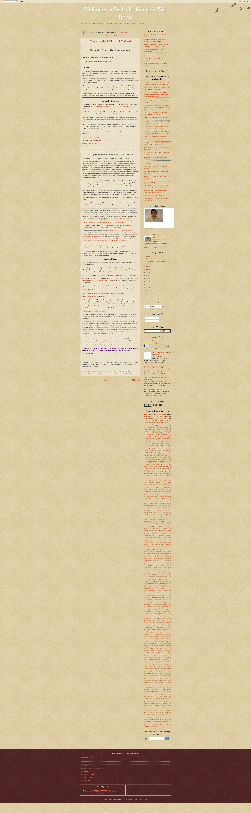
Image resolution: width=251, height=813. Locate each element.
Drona (145, 549)
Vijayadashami (152, 714)
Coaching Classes (162, 532)
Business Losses (164, 519)
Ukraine (167, 708)
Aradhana (167, 503)
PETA (152, 648)
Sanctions (167, 673)
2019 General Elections (161, 427)
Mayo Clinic (84, 771)
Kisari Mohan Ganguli (151, 459)
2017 (147, 278)
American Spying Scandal (149, 500)
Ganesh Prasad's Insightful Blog (101, 790)
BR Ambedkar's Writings (87, 757)
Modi (145, 420)
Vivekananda (161, 475)
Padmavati (158, 466)
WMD (161, 716)
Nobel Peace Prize (157, 640)
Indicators (146, 594)
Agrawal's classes (153, 493)
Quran (159, 468)
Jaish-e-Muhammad (148, 599)
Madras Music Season (166, 615)
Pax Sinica (168, 650)
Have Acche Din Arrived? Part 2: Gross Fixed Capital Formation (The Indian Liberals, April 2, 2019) (156, 138)
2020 (147, 269)
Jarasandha (146, 601)
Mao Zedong (147, 620)
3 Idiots (158, 487)
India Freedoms (165, 586)
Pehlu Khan (166, 466)
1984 (147, 479)
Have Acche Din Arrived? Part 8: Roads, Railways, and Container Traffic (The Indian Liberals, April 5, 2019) (157, 107)
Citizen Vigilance (154, 530)
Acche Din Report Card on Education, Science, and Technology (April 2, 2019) (157, 148)
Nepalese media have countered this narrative (112, 239)
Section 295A (158, 470)
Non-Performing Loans (148, 641)
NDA (169, 463)
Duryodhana (166, 434)
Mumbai (158, 463)
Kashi (149, 606)
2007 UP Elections (163, 480)
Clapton (149, 532)
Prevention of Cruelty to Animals (156, 655)
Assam (150, 510)
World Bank (151, 723)
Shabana (146, 682)
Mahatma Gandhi (156, 431)
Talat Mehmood (151, 696)
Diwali (159, 546)
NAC (156, 631)
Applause (160, 503)
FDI (166, 556)
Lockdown (156, 613)
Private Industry (147, 657)
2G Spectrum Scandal (150, 487)
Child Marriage (163, 526)
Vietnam (157, 712)
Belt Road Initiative (111, 374)
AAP (152, 441)
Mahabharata (164, 418)
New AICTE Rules (163, 636)
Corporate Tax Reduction (151, 537)
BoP (164, 516)
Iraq (165, 457)
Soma (168, 687)
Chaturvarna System (148, 525)
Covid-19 (160, 537)
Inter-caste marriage (153, 436)
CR (146, 523)
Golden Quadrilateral (161, 572)
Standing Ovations (148, 691)
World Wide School (86, 780)
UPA (147, 426)
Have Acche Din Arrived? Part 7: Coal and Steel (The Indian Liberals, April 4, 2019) (156, 113)
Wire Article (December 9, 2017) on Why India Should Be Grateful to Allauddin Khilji (156, 45)
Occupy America (147, 645)
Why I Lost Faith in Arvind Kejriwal (153, 389)
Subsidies (151, 693)
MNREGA (160, 461)
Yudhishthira (161, 477)
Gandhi (161, 565)
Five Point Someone (156, 560)
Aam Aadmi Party (165, 489)
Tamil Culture (159, 696)
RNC (159, 657)
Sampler (160, 673)
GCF (168, 563)
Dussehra (156, 549)
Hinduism (147, 416)
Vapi (163, 710)
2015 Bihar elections (92, 374)
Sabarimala (153, 671)
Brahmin (154, 429)
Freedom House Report (160, 563)
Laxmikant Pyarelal (155, 611)
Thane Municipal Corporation (156, 701)
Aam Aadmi (156, 489)
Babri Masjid (166, 512)
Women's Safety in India (159, 721)
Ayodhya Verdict (152, 512)
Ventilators (152, 712)
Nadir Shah (166, 632)
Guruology (167, 576)
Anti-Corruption (167, 441)
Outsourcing (146, 648)
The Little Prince (157, 703)
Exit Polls (157, 556)
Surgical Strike (154, 694)
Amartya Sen (156, 498)
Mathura (167, 620)
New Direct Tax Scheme (164, 638)
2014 (147, 288)
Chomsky (167, 528)
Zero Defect (153, 724)
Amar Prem (148, 498)
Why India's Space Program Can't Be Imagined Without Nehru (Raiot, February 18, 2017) (156, 187)
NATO (160, 631)
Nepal (129, 374)
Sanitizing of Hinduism (154, 675)
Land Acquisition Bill (151, 461)
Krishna (153, 418)
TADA (160, 694)
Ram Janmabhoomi (161, 661)
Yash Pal (165, 723)
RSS (164, 657)
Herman (145, 579)
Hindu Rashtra (168, 579)
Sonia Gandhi (154, 440)
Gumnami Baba (154, 576)
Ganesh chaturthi (147, 567)
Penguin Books (147, 468)
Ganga (160, 567)
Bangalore (146, 514)
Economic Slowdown (154, 551)
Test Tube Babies (165, 700)
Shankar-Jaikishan (149, 684)
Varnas (154, 475)
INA (168, 583)
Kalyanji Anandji (147, 604)
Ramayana (166, 438)
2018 (147, 275)
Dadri (161, 539)
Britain (167, 517)
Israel (145, 597)
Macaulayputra (147, 615)
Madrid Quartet (149, 616)
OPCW (155, 643)
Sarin (168, 677)
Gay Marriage (152, 569)
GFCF (164, 452)
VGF (156, 710)
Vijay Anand (163, 712)
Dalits (146, 418)
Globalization (147, 572)
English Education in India (150, 452)
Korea (157, 608)
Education (163, 551)
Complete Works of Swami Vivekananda (91, 763)
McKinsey (146, 624)
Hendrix (167, 578)
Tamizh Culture (167, 696)
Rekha (149, 664)
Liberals (169, 611)
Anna (168, 501)
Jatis (156, 601)
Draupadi (158, 434)
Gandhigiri (167, 565)
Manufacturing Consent (164, 618)
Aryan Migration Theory (166, 507)
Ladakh (169, 459)
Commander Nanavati (157, 533)
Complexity (146, 535)
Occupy (167, 643)
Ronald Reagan (163, 668)
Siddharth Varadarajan (149, 686)
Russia (146, 433)
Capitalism (163, 433)
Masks (162, 620)
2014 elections (148, 427)
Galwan (156, 565)
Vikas (158, 714)
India (117, 374)
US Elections (159, 707)
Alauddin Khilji (152, 496)
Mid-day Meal (159, 624)
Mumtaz (146, 629)
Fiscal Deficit (147, 560)
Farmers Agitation (158, 558)
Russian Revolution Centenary (154, 670)
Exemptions (150, 556)
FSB (151, 558)
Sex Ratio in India (164, 680)
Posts (147, 318)
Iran (161, 457)
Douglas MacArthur (159, 548)
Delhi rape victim (161, 542)
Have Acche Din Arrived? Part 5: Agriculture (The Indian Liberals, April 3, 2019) (157, 123)
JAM (149, 597)
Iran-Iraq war (162, 595)
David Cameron (147, 540)
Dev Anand (166, 544)
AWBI (150, 489)
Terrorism (146, 473)
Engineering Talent (160, 555)
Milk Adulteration (159, 625)
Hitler (145, 436)
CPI (164, 521)
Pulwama (159, 438)
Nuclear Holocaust (148, 643)
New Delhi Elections (152, 638)
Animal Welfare (161, 501)
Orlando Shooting (165, 647)
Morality (167, 627)
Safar (150, 673)
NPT (156, 632)
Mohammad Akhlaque (149, 463)
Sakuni (155, 673)
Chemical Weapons (159, 525)
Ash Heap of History (150, 509)
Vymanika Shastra (154, 716)
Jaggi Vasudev (159, 597)
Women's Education (148, 721)
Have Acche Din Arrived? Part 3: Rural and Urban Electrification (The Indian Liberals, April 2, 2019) (157, 132)
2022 (147, 256)
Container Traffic (160, 535)
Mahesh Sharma (165, 616)
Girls (168, 571)
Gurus (145, 578)
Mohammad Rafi (149, 627)
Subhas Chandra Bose (159, 471)
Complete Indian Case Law (88, 760)
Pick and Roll (161, 652)
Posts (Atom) (90, 384)
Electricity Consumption (149, 555)
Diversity (153, 546)
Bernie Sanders (155, 445)
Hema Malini (152, 578)
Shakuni (159, 682)
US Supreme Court (156, 708)
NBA (165, 631)
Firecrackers (166, 558)
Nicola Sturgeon (147, 640)
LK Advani (156, 609)
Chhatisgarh (155, 526)
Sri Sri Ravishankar (155, 689)
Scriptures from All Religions (88, 777)
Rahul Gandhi (159, 424)
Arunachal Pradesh (118, 304)
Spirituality (146, 689)
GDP (160, 452)
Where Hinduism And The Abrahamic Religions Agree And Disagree (101, 791)
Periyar (154, 468)
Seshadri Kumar (159, 237)
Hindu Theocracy (149, 581)
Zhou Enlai (160, 724)
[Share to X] (127, 371)
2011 (147, 297)
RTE (168, 657)
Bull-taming (153, 519)
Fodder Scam (147, 562)
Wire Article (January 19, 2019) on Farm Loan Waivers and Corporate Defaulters (155, 40)
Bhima (162, 445)
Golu (153, 574)
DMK (153, 539)
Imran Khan (157, 585)
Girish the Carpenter (160, 571)
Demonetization (147, 450)
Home (106, 380)
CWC (151, 523)
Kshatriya (146, 431)
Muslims (164, 463)
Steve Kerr (163, 691)
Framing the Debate (165, 562)
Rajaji (145, 470)
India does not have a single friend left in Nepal (122, 230)
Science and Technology (154, 678)
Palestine (167, 648)
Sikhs (157, 686)
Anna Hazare (158, 441)
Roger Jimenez (147, 668)
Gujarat (147, 576)
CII (157, 521)
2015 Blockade (101, 374)
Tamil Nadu (163, 440)
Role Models (155, 668)
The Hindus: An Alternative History (160, 473)
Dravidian (167, 548)
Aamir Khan (146, 491)
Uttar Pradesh (147, 475)
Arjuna (153, 426)
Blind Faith (158, 516)
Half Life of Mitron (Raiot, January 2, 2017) (155, 195)
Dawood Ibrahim (156, 540)
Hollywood (146, 583)
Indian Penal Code (153, 592)
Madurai (157, 616)
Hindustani (157, 581)
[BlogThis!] (125, 371)
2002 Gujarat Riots (153, 480)
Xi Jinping (158, 723)
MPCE (167, 613)
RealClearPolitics (152, 663)
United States (150, 710)
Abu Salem (154, 491)
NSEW (160, 632)
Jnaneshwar (168, 422)
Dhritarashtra (166, 450)
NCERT (169, 631)
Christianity (146, 530)
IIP (165, 583)
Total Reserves (158, 705)
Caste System (158, 416)
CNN (167, 447)
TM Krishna (166, 694)
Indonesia (160, 594)
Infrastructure (148, 595)
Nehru (147, 464)
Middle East (166, 624)
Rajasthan (164, 659)
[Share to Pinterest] (130, 371)
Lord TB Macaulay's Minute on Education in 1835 (93, 768)
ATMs (145, 489)
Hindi (161, 579)
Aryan (157, 507)
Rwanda (164, 670)
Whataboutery (156, 719)
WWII (165, 716)
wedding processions (152, 726)
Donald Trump (149, 434)
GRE (149, 565)
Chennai (156, 448)
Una (145, 710)
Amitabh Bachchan (165, 500)
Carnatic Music (147, 448)
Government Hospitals (159, 574)
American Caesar (165, 498)
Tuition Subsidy (166, 705)
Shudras (146, 471)
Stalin (162, 689)
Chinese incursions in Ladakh (103, 304)
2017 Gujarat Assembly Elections (151, 486)
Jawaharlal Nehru (164, 429)
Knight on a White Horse (149, 608)
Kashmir (169, 436)
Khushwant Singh (156, 606)
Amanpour (168, 496)
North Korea (157, 641)
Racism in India (147, 659)
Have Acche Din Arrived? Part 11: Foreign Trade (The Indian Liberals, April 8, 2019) (156, 88)
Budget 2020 (146, 519)
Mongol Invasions (159, 627)
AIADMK (167, 487)
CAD (154, 521)
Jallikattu (156, 599)
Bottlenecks (156, 517)
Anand (145, 501)
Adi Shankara (159, 422)
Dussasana (150, 549)
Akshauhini (159, 494)
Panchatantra (147, 650)
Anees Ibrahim (152, 501)
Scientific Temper (165, 678)
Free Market (151, 563)
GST (152, 565)
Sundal (161, 693)
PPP (157, 648)
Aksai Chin (152, 494)
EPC (161, 549)
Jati (151, 601)
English (167, 555)
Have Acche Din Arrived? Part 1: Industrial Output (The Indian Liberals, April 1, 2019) (157, 144)
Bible (147, 447)
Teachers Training (148, 700)
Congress (153, 535)
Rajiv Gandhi (152, 661)
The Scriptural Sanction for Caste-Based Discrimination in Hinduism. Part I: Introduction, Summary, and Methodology (156, 368)
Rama (150, 470)
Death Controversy (150, 542)
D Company (148, 539)
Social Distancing (160, 687)
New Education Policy (158, 464)
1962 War (169, 477)
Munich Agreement (153, 629)
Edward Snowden (153, 553)
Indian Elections (160, 588)
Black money (154, 447)
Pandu (152, 650)
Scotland (146, 680)
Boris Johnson (149, 517)
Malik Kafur (155, 618)
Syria (167, 471)
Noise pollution (166, 640)
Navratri (145, 636)
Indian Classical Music (149, 588)
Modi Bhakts (168, 625)
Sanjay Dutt (163, 675)
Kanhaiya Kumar (156, 604)
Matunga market (165, 622)
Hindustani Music (165, 581)
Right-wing (152, 666)
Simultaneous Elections (149, 687)
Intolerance (162, 436)
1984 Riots (152, 479)
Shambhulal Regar (167, 682)
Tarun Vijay (148, 698)
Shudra (151, 433)
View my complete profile (150, 247)
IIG (162, 583)
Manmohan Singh (150, 438)
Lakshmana (164, 609)
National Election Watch (87, 774)
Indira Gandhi (153, 594)
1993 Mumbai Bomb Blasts (162, 479)
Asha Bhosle (160, 509)
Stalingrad (167, 689)
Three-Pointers (166, 703)
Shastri (167, 684)
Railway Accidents (156, 659)
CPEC (161, 521)
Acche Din (161, 491)
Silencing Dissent (165, 686)
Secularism (166, 470)
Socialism (146, 440)
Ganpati (164, 567)
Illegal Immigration (148, 585)
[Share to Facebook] (129, 371)
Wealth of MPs (153, 717)
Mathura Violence (148, 622)
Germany (151, 571)
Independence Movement (154, 586)
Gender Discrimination (161, 569)
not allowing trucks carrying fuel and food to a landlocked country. (107, 222)
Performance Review (150, 652)
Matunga (157, 622)
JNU (153, 597)
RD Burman (166, 468)
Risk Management (161, 666)
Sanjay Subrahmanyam (154, 677)
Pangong (157, 650)
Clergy (154, 532)
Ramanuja (168, 424)
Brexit (162, 517)
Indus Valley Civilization (151, 457)
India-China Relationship (150, 456)
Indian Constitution (86, 766)
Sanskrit (163, 677)
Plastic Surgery (154, 654)
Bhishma (168, 445)
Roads (167, 666)
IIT (168, 454)
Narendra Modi (123, 374)
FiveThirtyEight (166, 560)
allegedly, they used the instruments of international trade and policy (106, 219)
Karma (163, 604)
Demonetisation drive (156, 544)
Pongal (161, 654)
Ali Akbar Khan (161, 496)
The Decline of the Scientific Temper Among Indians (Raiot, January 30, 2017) (155, 191)
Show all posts (124, 32)
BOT (160, 512)
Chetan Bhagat (149, 526)
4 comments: (113, 371)
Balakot (161, 443)
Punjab (154, 657)
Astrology (160, 510)
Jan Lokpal (162, 599)
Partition (162, 650)
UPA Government (151, 707)
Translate (156, 309)
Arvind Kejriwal (151, 507)
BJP (166, 416)
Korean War (163, 608)
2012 (147, 294)
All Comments (150, 321)
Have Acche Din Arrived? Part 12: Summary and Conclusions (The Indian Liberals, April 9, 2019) (156, 83)
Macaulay (167, 461)
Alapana (146, 496)
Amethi (158, 500)
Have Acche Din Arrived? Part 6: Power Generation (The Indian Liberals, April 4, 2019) (157, 118)
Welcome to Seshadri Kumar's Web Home (125, 13)
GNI (145, 565)
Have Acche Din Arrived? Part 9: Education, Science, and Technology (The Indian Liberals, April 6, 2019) (157, 101)
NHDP (151, 632)
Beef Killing (160, 514)
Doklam (164, 546)
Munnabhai (161, 629)
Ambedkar (146, 429)
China (169, 433)
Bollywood (168, 516)
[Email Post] (119, 371)
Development (147, 546)
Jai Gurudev (166, 597)
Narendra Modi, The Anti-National (110, 41)
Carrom (156, 523)
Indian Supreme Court (164, 592)
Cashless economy (165, 523)
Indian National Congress (164, 456)
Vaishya (157, 433)
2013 (147, 291)
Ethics (145, 556)
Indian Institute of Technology (155, 590)
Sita (151, 471)
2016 (147, 281)
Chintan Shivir (155, 528)
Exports (162, 556)
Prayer (145, 655)
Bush (159, 519)
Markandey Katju (155, 620)
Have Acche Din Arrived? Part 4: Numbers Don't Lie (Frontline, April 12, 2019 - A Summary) (157, 127)
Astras (155, 510)
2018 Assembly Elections (165, 486)
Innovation (155, 595)
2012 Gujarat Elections (158, 482)
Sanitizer (146, 675)
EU (164, 549)
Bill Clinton (152, 516)
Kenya (125, 286)
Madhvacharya (149, 424)
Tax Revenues (166, 698)
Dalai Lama (166, 539)
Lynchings (162, 613)
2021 (147, 266)
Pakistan (166, 431)
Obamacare (161, 643)
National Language (148, 634)
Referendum (160, 663)
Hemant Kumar (160, 578)
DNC (157, 539)
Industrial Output (167, 594)
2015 (147, 284)
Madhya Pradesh (155, 615)
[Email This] (123, 371)
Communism (166, 533)
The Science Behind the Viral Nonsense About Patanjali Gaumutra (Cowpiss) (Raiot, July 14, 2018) (157, 158)
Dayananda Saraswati (166, 540)
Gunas (161, 576)
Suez (157, 693)
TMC (145, 696)
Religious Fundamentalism (159, 664)
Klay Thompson (165, 606)
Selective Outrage (154, 680)
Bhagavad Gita (158, 420)
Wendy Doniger (152, 477)
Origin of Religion (153, 647)
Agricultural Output (163, 493)
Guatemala (168, 574)
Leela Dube (163, 611)
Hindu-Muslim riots (154, 454)
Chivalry (162, 528)
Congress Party (164, 448)
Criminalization (167, 537)
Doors (151, 548)
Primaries (167, 655)
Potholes (167, 654)
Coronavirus (168, 535)
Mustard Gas (150, 631)
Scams (145, 678)
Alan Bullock (166, 494)
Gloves (153, 572)
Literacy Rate (149, 613)
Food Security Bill (155, 562)
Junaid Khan (160, 602)
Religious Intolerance (163, 426)
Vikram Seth (164, 714)
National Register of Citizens (162, 634)
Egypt (161, 553)
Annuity (145, 503)
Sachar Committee (162, 671)
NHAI (147, 632)
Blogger (146, 799)
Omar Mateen (161, 645)
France (145, 563)
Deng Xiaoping (157, 450)
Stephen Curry (156, 691)
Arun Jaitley (161, 505)
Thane (145, 701)
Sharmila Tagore (159, 684)
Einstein (167, 553)
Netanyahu (155, 636)
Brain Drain (161, 447)
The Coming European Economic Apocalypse (158, 261)
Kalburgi (167, 602)
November (150, 259)
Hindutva (163, 454)
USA (163, 708)
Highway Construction (154, 579)
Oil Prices (155, 645)
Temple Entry (156, 700)
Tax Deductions (157, 698)
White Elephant (165, 719)
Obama (152, 466)
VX (160, 710)
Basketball (153, 514)
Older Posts (136, 380)
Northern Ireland (165, 641)
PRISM (161, 648)
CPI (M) (169, 521)
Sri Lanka (120, 286)
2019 (147, 272)
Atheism (165, 510)
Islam (168, 595)
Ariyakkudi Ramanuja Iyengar (150, 505)
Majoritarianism (147, 618)
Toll (152, 705)
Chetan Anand (168, 525)
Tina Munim (146, 705)
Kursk (150, 609)
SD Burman (146, 671)
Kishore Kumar (161, 459)
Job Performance (162, 601)
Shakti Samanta (152, 682)
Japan (168, 599)
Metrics (152, 624)
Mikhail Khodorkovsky (149, 625)
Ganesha (155, 567)
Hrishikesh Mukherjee (155, 583)
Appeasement (153, 503)
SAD (168, 670)
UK (145, 707)
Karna (169, 457)
